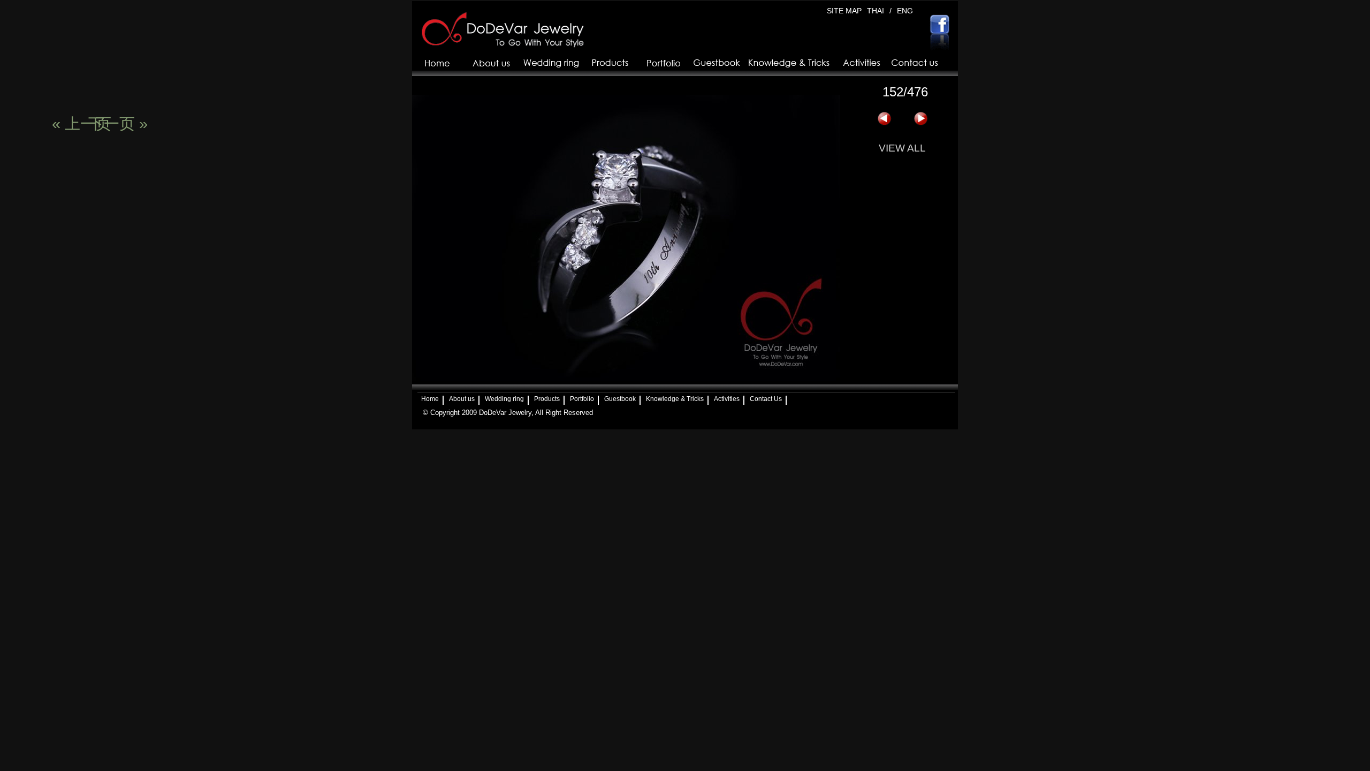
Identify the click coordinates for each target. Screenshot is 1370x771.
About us (462, 399)
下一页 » (920, 118)
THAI (875, 10)
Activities (727, 399)
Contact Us (766, 399)
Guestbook (620, 399)
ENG (905, 10)
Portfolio (582, 399)
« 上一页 (884, 118)
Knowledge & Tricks (675, 399)
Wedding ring (504, 399)
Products (547, 399)
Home (430, 399)
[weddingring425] (626, 378)
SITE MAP (844, 10)
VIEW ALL (902, 148)
